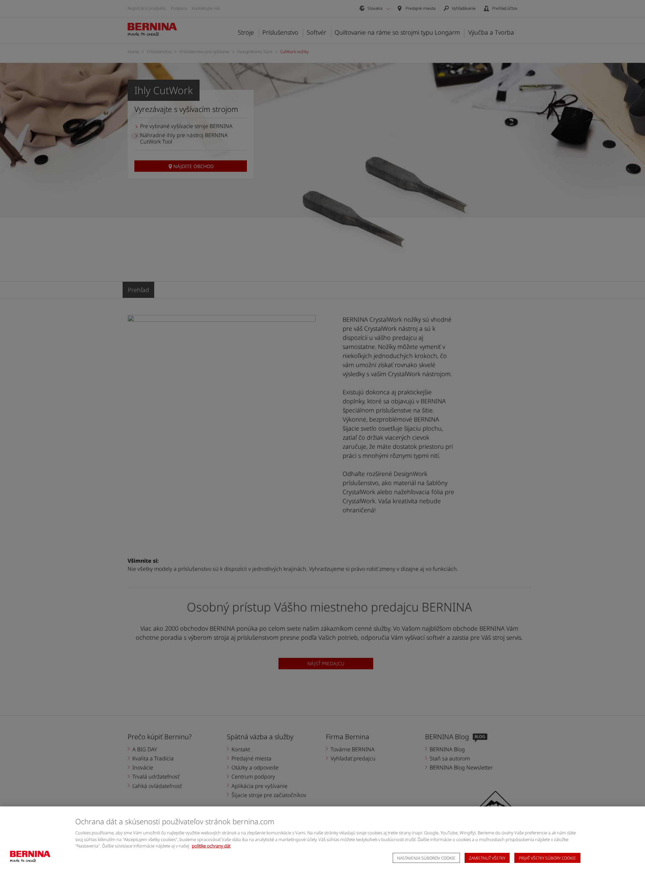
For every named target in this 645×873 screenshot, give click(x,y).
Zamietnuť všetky (487, 858)
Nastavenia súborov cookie (426, 858)
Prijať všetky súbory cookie (547, 858)
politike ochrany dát (211, 846)
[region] (322, 839)
